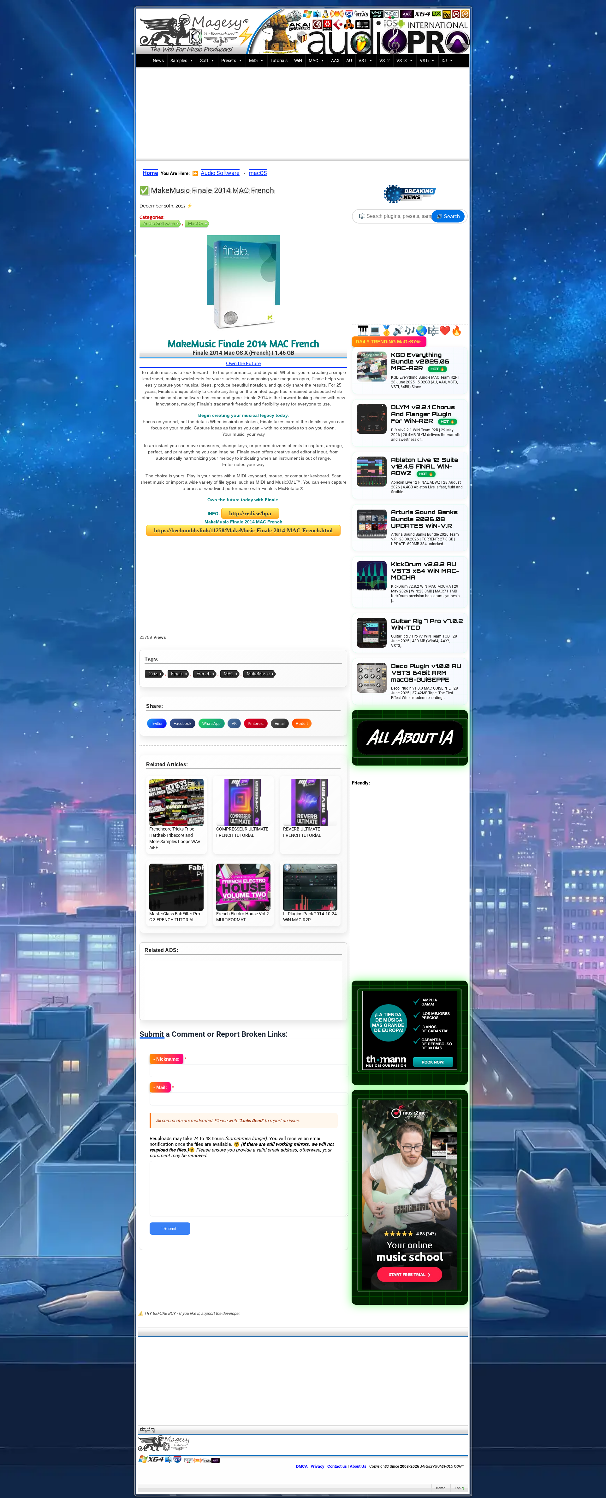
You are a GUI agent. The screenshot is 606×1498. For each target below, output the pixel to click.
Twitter (157, 723)
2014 (153, 673)
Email (280, 723)
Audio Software (220, 173)
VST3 (401, 60)
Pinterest (256, 723)
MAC (313, 60)
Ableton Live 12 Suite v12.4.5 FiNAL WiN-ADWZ (424, 466)
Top (457, 1488)
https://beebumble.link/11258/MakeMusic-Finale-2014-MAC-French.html (243, 530)
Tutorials (279, 60)
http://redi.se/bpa (250, 513)
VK (234, 723)
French (204, 673)
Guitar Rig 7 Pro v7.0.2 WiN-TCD (427, 624)
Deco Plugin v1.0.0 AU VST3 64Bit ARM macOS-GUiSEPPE (426, 673)
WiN (298, 60)
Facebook (182, 723)
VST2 (384, 60)
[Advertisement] (302, 112)
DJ (444, 60)
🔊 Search (448, 216)
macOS (258, 173)
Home (440, 1488)
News (158, 60)
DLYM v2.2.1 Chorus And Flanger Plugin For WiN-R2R (423, 414)
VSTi (424, 60)
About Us (358, 1466)
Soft (204, 60)
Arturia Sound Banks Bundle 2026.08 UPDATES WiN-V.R (424, 519)
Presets (228, 60)
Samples (178, 60)
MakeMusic (258, 673)
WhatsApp (211, 723)
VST (362, 60)
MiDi (253, 60)
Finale (177, 673)
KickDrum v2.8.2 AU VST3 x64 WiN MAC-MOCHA (425, 571)
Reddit (302, 723)
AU (349, 60)
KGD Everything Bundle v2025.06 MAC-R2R (420, 361)
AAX (335, 60)
